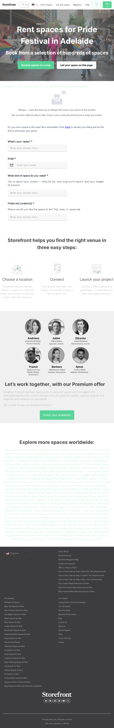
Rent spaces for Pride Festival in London (85, 467)
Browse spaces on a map (35, 65)
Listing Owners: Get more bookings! (72, 602)
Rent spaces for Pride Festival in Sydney (50, 531)
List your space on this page (76, 65)
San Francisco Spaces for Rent (15, 610)
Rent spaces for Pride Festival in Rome (36, 517)
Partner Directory (64, 555)
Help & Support (64, 630)
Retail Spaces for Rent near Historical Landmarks (22, 686)
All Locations (9, 598)
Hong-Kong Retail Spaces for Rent (17, 634)
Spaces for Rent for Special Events (17, 682)
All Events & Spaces (12, 602)
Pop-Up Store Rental (12, 642)
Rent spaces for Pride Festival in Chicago (49, 460)
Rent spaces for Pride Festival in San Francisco (68, 521)
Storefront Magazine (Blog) (68, 560)
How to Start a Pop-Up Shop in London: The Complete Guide (81, 575)
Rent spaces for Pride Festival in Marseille (87, 482)
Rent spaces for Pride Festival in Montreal (37, 503)
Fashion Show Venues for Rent (15, 678)
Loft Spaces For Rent (12, 666)
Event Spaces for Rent (12, 654)
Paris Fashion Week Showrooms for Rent (73, 583)
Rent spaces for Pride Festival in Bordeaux (71, 453)
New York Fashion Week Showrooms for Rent (75, 587)
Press (60, 634)
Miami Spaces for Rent (13, 618)
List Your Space (64, 606)
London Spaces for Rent (13, 626)
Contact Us (62, 622)
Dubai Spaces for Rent (12, 638)
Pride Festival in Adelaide (74, 86)
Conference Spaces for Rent (14, 658)
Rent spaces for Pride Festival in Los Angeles (65, 474)
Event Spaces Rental (28, 86)
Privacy (61, 642)
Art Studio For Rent (11, 674)
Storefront (9, 86)
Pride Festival (50, 86)
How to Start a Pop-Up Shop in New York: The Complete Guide (82, 571)
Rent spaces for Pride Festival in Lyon (60, 478)
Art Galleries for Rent (12, 650)
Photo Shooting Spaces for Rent (16, 662)
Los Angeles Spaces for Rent (15, 614)
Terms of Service (64, 638)
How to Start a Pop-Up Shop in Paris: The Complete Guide (80, 579)
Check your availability (57, 415)
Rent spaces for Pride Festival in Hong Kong (41, 464)
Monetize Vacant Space (67, 614)
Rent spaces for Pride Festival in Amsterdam (28, 449)
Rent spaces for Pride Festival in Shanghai (61, 528)
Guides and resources (66, 564)
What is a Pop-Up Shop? (67, 568)
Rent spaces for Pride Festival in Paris (54, 514)
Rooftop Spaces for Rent (13, 670)
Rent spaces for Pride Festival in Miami (52, 499)
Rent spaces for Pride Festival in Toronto (84, 535)
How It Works (63, 551)
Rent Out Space (64, 610)
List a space (63, 598)
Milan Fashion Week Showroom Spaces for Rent (76, 591)
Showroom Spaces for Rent (14, 646)
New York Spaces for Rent (14, 606)
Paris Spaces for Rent (12, 622)
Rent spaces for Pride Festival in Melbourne (71, 489)
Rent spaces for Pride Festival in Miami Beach (65, 492)
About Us (61, 626)
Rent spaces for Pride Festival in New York (77, 506)
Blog (60, 618)
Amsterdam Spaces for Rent (15, 630)
